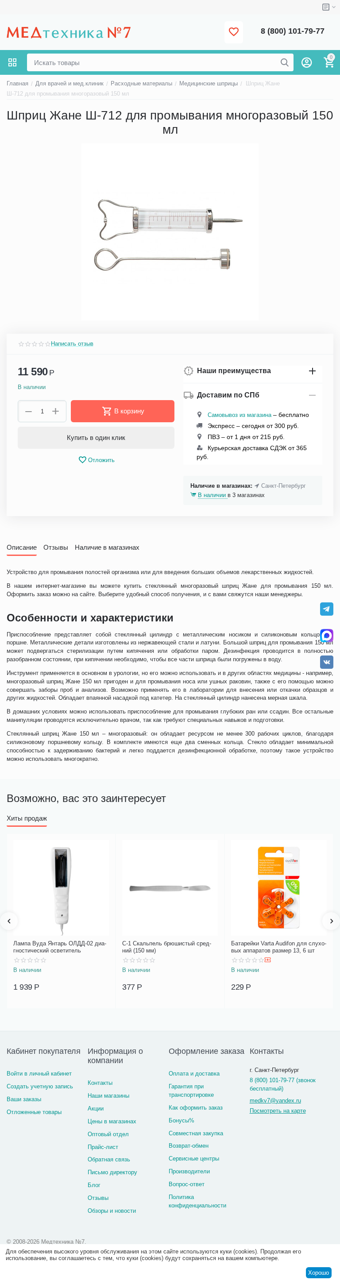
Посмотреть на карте (278, 1110)
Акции (96, 1108)
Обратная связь (109, 1159)
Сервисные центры (194, 1158)
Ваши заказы (24, 1099)
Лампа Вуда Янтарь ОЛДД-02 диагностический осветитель (59, 947)
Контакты (100, 1083)
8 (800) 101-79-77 (293, 31)
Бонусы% (181, 1120)
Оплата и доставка (194, 1073)
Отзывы (98, 1198)
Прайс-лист (103, 1147)
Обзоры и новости (112, 1210)
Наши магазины (108, 1095)
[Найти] (285, 62)
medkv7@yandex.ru (275, 1100)
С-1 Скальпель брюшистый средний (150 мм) (166, 947)
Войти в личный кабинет (39, 1073)
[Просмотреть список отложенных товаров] (234, 32)
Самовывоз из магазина (239, 415)
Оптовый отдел (108, 1134)
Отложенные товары (34, 1112)
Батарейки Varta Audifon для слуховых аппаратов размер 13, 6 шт (278, 947)
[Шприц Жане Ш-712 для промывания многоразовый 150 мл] (170, 231)
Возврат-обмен (189, 1145)
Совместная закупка (196, 1133)
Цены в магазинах (112, 1121)
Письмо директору (112, 1172)
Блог (94, 1185)
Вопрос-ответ (187, 1184)
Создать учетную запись (40, 1086)
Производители (189, 1171)
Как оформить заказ (196, 1107)
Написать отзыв (72, 344)
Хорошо (318, 1272)
